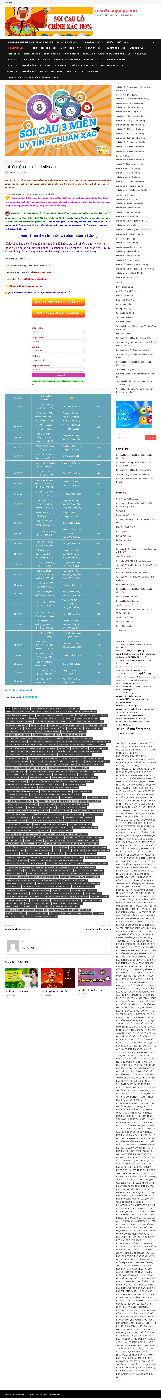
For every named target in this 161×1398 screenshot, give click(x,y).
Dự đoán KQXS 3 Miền (116, 48)
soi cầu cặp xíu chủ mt (14, 870)
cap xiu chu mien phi (75, 728)
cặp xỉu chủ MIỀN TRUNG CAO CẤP (74, 732)
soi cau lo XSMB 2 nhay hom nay (129, 696)
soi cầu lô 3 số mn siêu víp (127, 216)
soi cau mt (76, 890)
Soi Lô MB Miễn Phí (52, 54)
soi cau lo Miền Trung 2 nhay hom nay (128, 683)
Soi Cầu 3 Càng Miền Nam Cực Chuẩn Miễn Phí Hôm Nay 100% (68, 60)
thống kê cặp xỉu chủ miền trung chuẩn (20, 907)
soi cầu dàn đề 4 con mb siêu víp (130, 124)
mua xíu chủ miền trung (33, 841)
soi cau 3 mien (78, 850)
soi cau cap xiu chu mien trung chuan (20, 867)
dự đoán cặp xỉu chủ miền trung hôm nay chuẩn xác (58, 788)
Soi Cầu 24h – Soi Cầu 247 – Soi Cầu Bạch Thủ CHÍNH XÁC (106, 54)
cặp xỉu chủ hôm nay (38, 725)
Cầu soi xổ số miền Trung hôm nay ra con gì (22, 768)
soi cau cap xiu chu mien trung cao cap (92, 864)
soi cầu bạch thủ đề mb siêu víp (129, 107)
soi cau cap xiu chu (57, 854)
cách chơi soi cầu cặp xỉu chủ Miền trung (52, 715)
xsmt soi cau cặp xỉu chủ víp (46, 916)
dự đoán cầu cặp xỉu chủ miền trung (19, 798)
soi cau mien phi (93, 883)
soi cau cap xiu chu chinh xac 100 (42, 857)
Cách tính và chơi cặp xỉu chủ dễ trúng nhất (22, 718)
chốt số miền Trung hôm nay (16, 778)
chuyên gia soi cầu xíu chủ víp (81, 781)
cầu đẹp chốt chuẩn (13, 765)
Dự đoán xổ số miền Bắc (123, 670)
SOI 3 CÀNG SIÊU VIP (60, 847)
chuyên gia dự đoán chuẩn (39, 778)
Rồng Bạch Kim (120, 680)
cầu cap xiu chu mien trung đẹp (75, 758)
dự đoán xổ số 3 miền (80, 804)
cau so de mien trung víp (46, 765)
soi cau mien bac (147, 709)
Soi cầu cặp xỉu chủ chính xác (17, 857)
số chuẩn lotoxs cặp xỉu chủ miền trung (36, 844)
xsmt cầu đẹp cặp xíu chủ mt (60, 913)
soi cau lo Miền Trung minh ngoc (126, 690)
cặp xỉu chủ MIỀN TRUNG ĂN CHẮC (47, 732)
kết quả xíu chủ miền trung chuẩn (18, 824)
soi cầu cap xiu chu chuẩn (95, 857)
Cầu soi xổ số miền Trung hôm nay (90, 765)
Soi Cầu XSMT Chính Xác (99, 897)
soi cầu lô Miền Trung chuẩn (125, 725)
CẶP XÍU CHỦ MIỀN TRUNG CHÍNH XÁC (18, 735)
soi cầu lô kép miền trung (124, 722)
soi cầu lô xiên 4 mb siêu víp (128, 177)
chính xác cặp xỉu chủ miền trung (75, 768)
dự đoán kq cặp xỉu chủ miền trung (19, 801)
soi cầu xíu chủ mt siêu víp (17, 991)
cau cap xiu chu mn (96, 758)
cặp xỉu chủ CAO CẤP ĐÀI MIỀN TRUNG (19, 722)
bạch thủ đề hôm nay (40, 708)
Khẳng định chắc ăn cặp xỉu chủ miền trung (49, 824)
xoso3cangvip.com (115, 10)
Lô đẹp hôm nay (142, 673)
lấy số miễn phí (121, 677)
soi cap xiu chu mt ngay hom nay (39, 850)
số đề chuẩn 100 (12, 847)
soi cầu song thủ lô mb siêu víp (129, 185)
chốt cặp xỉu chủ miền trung (67, 771)
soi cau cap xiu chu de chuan (16, 860)
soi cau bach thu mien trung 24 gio (34, 854)
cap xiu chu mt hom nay (34, 751)
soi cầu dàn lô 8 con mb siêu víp (130, 159)
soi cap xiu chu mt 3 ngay (15, 850)
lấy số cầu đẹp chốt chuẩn (62, 831)
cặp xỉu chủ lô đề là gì (14, 728)
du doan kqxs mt (93, 801)
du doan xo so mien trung (60, 811)
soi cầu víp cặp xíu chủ (39, 893)
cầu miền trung (29, 765)
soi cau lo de (129, 680)
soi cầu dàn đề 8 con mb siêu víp (130, 133)
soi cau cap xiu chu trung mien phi (71, 874)
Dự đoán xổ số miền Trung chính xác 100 (88, 811)
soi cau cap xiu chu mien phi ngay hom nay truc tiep (25, 864)
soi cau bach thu (12, 854)
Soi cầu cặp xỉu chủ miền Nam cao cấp (67, 860)
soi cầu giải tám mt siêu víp (54, 991)
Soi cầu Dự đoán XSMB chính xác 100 (126, 718)
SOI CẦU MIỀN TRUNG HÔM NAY (16, 890)
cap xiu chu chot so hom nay (71, 722)
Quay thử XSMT (50, 841)
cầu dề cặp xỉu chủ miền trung (71, 761)
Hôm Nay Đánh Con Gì (94, 48)
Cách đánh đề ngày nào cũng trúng (127, 654)
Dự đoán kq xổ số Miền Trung (46, 801)
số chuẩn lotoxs (12, 844)
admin (13, 172)
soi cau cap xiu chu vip (94, 874)
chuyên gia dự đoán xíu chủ (16, 781)
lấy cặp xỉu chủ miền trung (61, 827)
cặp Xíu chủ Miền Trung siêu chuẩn (68, 741)
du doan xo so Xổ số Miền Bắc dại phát (131, 657)
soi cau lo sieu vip (65, 883)
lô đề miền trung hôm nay (43, 837)
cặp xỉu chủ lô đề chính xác (73, 725)
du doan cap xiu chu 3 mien (75, 784)
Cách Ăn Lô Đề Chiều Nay (70, 48)
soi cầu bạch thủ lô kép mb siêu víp (131, 111)
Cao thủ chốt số (135, 641)
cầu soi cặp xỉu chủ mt (66, 765)
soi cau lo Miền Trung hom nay (142, 686)
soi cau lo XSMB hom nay (126, 702)
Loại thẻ (35, 346)
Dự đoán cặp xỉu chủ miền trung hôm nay (21, 788)
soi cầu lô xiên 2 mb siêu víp (128, 168)
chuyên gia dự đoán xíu (88, 778)
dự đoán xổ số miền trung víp (17, 814)
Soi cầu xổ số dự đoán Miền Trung (54, 897)
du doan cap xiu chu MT (82, 791)
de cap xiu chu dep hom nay (34, 784)
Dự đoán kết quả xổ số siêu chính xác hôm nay (131, 667)
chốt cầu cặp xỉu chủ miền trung (92, 771)
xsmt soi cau (98, 913)
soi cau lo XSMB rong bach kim (128, 709)
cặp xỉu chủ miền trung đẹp (16, 741)
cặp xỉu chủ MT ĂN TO (79, 748)
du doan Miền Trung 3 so (148, 654)
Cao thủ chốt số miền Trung (52, 718)
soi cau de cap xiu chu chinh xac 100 (44, 877)
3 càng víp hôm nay (122, 641)
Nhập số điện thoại (40, 365)
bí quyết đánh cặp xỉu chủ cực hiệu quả (58, 712)
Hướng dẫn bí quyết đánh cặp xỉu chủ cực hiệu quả (46, 821)
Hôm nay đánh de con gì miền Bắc (124, 674)
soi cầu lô (142, 718)
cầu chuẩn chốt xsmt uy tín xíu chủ (44, 761)
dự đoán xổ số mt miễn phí (40, 814)
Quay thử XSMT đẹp (65, 841)
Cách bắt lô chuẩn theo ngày (144, 644)
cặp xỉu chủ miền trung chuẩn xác (79, 738)
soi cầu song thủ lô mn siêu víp (129, 233)
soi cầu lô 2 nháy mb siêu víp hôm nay (132, 98)
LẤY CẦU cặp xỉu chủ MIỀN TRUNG (85, 827)
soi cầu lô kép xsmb (141, 721)
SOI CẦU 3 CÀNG (139, 54)
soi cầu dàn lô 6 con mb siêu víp (130, 151)
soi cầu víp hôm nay (74, 893)
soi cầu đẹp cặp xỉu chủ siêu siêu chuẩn (55, 880)
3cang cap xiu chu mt (21, 708)
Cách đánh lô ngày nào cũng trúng (130, 651)
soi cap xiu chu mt (99, 847)
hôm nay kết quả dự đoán (15, 821)
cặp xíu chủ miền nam (33, 728)
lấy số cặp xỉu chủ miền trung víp (18, 831)
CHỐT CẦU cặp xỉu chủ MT (15, 774)
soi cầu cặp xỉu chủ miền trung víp (82, 867)
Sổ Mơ (34, 48)
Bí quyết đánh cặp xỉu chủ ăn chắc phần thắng (23, 712)
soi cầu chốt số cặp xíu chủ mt (17, 877)
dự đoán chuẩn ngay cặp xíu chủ (73, 798)
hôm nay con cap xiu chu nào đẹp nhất (79, 817)
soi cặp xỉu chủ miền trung (80, 847)
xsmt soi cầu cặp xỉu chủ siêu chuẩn (19, 916)
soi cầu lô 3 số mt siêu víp (90, 990)
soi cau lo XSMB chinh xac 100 (140, 699)
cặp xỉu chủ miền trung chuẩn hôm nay (20, 738)
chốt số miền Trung (86, 774)
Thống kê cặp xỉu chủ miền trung (37, 903)
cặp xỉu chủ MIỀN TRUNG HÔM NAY (41, 741)
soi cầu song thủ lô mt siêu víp (129, 273)
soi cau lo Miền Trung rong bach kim (127, 693)
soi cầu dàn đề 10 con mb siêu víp (130, 137)
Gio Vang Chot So (71, 54)
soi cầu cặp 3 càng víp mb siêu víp (130, 120)
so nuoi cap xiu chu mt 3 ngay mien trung (35, 847)
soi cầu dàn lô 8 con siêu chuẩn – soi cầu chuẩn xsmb (29, 42)
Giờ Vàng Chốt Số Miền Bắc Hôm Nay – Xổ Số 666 (26, 71)
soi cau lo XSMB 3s (123, 699)
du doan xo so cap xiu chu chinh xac (41, 808)
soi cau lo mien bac (141, 680)
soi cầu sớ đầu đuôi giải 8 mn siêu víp (132, 220)
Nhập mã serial (38, 337)
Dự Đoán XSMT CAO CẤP (73, 814)
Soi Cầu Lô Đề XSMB (32, 54)
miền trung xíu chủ (73, 837)
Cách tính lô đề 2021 (122, 648)
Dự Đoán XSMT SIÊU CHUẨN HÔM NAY (18, 817)
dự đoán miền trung (29, 804)
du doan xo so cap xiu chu (15, 808)
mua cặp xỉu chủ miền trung (92, 837)
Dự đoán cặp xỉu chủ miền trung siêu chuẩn (22, 791)
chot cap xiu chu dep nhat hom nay (41, 771)
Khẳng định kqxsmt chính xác (80, 824)
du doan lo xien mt (13, 804)
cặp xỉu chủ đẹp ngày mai (93, 722)
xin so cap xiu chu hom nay (55, 910)
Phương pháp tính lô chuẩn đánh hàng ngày (141, 677)
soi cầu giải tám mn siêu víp (128, 212)
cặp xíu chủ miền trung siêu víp (17, 745)
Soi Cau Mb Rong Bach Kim (112, 65)
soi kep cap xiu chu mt (71, 900)
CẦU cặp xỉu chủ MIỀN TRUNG (16, 758)
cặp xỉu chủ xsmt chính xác (46, 755)
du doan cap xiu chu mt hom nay (43, 794)
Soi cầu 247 (66, 850)
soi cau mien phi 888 (13, 887)
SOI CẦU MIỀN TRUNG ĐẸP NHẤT (83, 887)
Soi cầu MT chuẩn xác (15, 48)
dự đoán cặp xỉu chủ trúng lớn (69, 794)
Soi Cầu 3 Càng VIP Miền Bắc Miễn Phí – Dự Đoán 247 (28, 65)
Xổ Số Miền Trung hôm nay (15, 913)
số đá (96, 844)
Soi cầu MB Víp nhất (92, 42)
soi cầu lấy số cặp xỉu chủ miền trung (20, 883)
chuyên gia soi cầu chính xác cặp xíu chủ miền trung (48, 781)
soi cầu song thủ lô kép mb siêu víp (131, 190)
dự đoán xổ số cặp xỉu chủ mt (17, 811)
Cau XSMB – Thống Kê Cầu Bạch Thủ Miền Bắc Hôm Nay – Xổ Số (32, 77)
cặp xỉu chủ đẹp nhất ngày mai (17, 725)
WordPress (48, 1394)
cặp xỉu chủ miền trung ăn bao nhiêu (19, 732)
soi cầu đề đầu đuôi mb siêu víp (129, 164)
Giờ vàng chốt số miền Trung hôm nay (48, 817)
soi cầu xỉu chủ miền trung (28, 897)
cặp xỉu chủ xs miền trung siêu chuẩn (20, 755)
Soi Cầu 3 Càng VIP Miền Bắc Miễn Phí (113, 60)
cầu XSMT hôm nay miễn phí (51, 768)
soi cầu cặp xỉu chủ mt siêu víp (19, 690)
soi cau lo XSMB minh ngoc (127, 705)
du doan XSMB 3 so (124, 663)
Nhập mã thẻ (37, 328)
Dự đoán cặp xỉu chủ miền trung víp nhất (56, 791)
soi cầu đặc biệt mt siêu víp (128, 251)
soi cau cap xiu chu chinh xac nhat (70, 857)
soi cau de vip (93, 877)
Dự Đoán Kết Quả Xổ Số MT (97, 798)
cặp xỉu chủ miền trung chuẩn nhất (50, 738)
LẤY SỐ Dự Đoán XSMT (56, 834)
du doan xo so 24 (63, 804)
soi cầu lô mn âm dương (133, 729)
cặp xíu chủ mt (63, 748)
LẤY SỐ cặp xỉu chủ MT (41, 831)
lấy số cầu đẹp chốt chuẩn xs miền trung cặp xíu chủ (26, 834)
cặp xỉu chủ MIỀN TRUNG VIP (69, 745)
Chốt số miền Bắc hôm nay (125, 644)
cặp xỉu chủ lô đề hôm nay (96, 725)
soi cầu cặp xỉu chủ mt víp (15, 874)
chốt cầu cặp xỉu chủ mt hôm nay (38, 774)
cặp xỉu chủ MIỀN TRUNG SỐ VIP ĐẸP (44, 745)
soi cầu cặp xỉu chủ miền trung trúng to (51, 867)
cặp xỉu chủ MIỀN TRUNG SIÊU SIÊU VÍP (96, 741)
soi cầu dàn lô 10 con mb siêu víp (130, 142)
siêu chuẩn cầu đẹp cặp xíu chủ (86, 841)
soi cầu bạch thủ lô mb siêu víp (129, 116)
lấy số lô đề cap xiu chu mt (76, 834)
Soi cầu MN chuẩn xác (116, 42)
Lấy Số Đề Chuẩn (136, 48)
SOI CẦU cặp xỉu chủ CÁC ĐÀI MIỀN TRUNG (81, 854)
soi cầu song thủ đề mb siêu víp (130, 181)
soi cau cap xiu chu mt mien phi (60, 870)
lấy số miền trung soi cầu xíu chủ (18, 837)
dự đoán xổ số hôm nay (39, 811)
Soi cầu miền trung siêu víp (39, 890)
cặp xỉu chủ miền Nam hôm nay (54, 728)
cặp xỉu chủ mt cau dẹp (14, 751)
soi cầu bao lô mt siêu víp (127, 242)
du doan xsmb (147, 660)
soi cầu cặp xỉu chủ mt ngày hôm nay (89, 870)
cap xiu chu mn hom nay (47, 748)
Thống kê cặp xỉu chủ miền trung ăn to (67, 903)
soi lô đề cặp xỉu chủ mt (92, 900)
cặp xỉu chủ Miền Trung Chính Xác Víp (46, 735)
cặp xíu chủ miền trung (93, 728)
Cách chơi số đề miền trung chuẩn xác (20, 715)
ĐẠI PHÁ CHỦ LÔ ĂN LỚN (14, 784)
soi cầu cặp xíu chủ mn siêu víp (129, 203)
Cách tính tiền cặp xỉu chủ (80, 715)
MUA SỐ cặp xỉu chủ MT (14, 841)
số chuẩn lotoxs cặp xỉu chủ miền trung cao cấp (73, 844)
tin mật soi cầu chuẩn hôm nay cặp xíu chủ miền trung (58, 907)
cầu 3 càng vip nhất (83, 755)
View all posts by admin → (32, 948)
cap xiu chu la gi (55, 725)
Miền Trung (59, 837)
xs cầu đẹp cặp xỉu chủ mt (37, 913)
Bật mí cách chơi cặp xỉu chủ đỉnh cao (64, 708)
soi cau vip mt (11, 897)
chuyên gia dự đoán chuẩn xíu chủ (65, 778)
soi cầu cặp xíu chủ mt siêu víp (129, 247)
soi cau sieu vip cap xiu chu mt (17, 893)
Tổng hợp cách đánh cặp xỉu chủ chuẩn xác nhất (24, 910)
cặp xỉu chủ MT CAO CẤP (98, 748)
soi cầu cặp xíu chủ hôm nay (40, 860)
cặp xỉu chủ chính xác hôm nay (46, 722)
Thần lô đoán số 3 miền (14, 903)
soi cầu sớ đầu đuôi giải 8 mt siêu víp (132, 264)
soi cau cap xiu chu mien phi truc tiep (61, 864)
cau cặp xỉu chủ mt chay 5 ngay (17, 761)
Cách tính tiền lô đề (99, 715)
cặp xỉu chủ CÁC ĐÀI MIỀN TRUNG (87, 718)
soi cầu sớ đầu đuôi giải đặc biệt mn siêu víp (135, 229)
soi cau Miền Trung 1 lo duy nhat (126, 712)
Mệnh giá (36, 356)
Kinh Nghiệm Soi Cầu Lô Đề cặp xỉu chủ (20, 827)
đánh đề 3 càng (138, 733)
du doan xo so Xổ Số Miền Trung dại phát (129, 660)
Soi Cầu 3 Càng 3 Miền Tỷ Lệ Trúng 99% (23, 60)
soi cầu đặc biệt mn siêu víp (128, 207)
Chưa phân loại (122, 510)
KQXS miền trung (42, 827)
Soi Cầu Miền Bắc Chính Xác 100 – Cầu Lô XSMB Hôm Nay (74, 71)
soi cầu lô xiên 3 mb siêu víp (128, 172)
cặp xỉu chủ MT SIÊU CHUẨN (55, 751)
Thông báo (121, 630)
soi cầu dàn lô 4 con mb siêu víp (130, 146)
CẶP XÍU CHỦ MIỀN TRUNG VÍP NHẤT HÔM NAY (21, 748)
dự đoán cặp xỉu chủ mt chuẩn (17, 794)
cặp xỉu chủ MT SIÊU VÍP (75, 751)
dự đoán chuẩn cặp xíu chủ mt (46, 798)
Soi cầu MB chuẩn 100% (67, 42)
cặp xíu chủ (69, 718)
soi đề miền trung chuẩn (40, 900)
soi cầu (56, 850)
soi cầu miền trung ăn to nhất (34, 887)
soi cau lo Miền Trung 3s (123, 686)
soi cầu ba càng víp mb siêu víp (129, 103)
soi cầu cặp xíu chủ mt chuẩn (36, 870)
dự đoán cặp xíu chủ (54, 784)
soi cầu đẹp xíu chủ (79, 880)
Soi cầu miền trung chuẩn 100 (59, 887)
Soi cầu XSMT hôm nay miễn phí (17, 900)
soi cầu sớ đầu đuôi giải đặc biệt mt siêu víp (135, 268)
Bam (58, 1394)
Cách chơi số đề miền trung (85, 712)
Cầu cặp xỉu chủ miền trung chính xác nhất (45, 758)
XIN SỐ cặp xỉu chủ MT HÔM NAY (78, 910)
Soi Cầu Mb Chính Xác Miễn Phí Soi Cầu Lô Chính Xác (75, 65)
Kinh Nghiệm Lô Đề (48, 48)
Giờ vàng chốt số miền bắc (138, 670)
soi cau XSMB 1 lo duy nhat (126, 715)
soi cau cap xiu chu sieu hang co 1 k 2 (41, 874)
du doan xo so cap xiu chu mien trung (72, 808)
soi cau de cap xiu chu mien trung (73, 877)
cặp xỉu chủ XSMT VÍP (66, 755)
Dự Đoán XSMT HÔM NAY (93, 814)
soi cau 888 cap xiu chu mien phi (97, 850)
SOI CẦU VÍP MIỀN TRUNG (93, 893)
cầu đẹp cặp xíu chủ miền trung (97, 761)
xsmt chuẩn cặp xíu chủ (82, 913)
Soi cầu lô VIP (79, 883)
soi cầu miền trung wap (61, 890)
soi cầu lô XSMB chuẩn (125, 733)
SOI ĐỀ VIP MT (56, 900)
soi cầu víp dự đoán (57, 893)
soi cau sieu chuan (89, 890)
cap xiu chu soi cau (93, 751)
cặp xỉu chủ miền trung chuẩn (74, 735)
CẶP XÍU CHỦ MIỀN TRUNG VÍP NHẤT (93, 745)
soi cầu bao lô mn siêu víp (127, 199)
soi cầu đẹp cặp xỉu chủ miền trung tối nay (22, 880)
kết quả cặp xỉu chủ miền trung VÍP (81, 821)
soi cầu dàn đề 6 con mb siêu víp (130, 129)
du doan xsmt (57, 814)
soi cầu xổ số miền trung (78, 897)
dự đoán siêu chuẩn (47, 804)
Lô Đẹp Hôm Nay (13, 54)
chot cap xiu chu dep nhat (15, 771)
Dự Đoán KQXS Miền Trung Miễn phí (72, 801)
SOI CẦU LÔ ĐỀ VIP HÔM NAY (46, 883)
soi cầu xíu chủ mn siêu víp (127, 225)
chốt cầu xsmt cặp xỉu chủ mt (65, 774)
